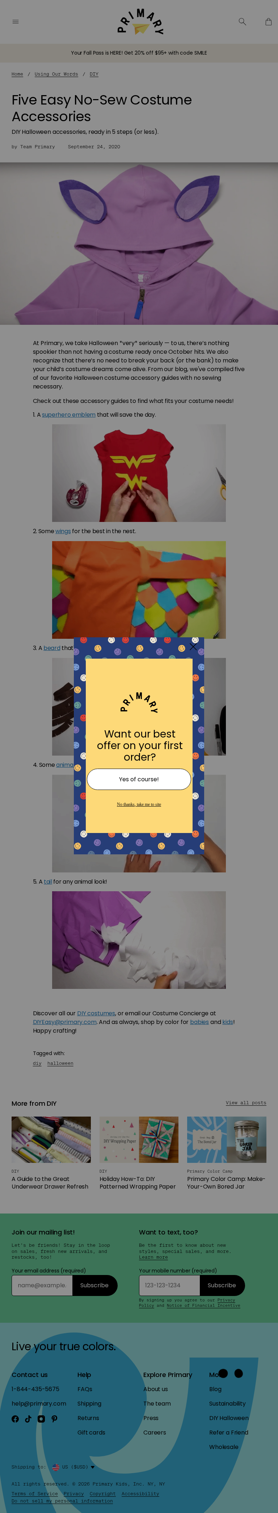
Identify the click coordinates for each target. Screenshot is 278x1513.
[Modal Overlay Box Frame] (139, 756)
